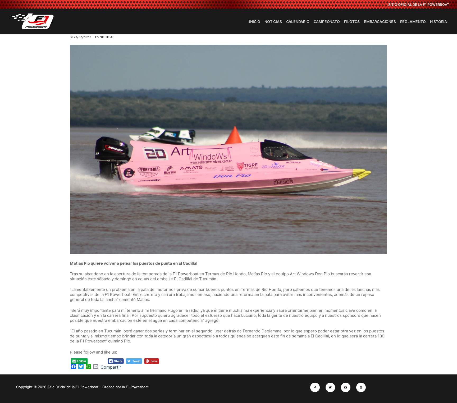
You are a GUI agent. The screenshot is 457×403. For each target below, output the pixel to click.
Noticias (106, 37)
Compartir (110, 367)
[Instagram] (361, 387)
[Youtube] (345, 387)
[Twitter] (330, 387)
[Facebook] (315, 387)
